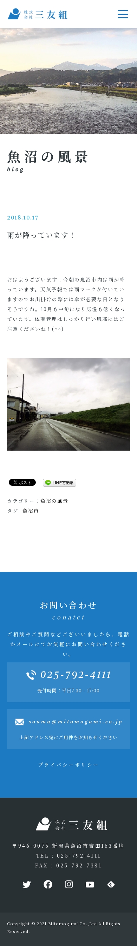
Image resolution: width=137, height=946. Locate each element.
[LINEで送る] (57, 482)
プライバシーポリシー (68, 764)
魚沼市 (30, 510)
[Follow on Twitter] (26, 884)
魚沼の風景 (54, 500)
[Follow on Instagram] (68, 884)
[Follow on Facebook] (47, 884)
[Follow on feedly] (110, 884)
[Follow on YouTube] (89, 884)
